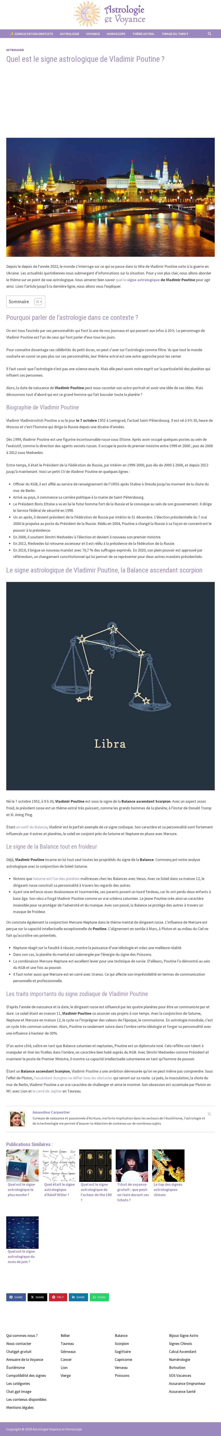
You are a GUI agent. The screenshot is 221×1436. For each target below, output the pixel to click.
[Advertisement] (110, 101)
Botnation (177, 1367)
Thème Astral (143, 34)
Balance (121, 1335)
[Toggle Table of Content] (36, 301)
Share (18, 1297)
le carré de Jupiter (47, 1091)
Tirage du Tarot (175, 34)
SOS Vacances (180, 1375)
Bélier (65, 1335)
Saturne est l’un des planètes (56, 878)
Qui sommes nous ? (22, 1335)
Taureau (67, 1343)
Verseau (121, 1367)
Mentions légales (20, 1407)
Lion (64, 1367)
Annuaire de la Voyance (24, 1359)
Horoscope (116, 34)
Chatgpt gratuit (19, 1351)
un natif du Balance (31, 826)
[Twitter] (209, 1113)
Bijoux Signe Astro (183, 1335)
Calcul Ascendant (182, 1351)
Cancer (66, 1359)
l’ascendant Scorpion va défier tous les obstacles (72, 1077)
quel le (138, 279)
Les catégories (18, 1383)
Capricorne (123, 1359)
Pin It (60, 1297)
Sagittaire (123, 1351)
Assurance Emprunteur (187, 1383)
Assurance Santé (182, 1391)
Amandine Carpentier (51, 1112)
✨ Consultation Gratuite (31, 34)
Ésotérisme (15, 1367)
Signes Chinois (180, 1343)
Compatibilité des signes (26, 1375)
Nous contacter (18, 1343)
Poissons (122, 1375)
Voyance (93, 34)
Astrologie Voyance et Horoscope (57, 1429)
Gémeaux (68, 1351)
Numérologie (179, 1359)
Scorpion (122, 1343)
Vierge (66, 1375)
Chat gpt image (18, 1391)
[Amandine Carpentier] (17, 1118)
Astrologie (69, 34)
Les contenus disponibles (26, 1399)
